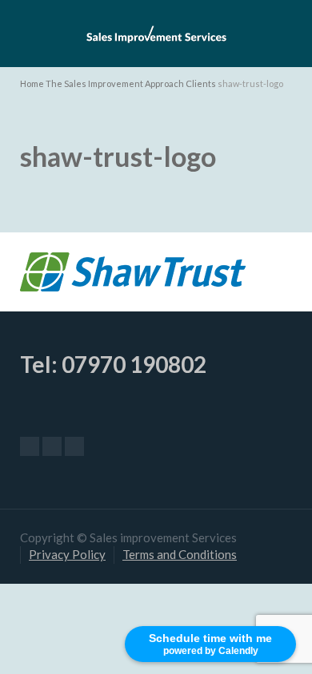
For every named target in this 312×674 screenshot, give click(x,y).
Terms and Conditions (179, 554)
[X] (52, 446)
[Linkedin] (74, 446)
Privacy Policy (67, 554)
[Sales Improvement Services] (156, 32)
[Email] (29, 446)
